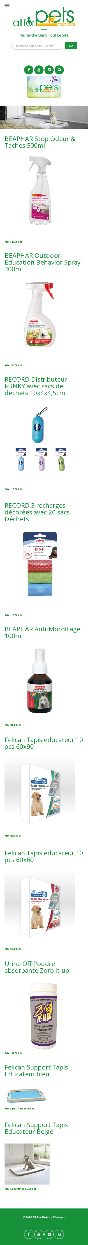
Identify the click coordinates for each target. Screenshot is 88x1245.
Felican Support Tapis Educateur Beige (36, 1128)
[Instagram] (49, 70)
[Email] (59, 70)
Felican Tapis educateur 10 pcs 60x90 (44, 743)
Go (71, 46)
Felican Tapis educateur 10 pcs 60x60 (44, 856)
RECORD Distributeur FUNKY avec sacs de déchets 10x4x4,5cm (36, 386)
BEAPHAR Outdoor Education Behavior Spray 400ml (43, 262)
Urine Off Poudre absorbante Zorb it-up (37, 967)
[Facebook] (28, 70)
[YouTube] (39, 70)
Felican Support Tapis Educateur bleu (36, 1070)
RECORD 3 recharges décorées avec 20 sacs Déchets (37, 512)
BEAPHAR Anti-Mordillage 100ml (42, 632)
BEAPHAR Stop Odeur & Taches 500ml (40, 142)
